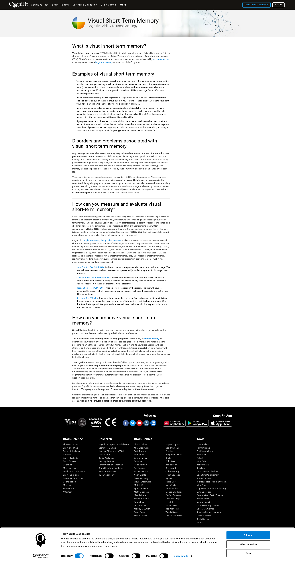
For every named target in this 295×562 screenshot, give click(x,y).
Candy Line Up (172, 448)
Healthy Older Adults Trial (111, 451)
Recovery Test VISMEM (87, 298)
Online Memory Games (208, 505)
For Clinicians (203, 448)
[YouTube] (139, 423)
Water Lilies (171, 505)
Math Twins (171, 485)
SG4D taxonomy (106, 475)
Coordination (69, 481)
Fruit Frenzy (140, 451)
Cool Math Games (205, 509)
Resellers (201, 468)
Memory (67, 485)
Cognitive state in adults (110, 468)
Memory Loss (69, 468)
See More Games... (174, 515)
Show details (181, 556)
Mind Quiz (201, 485)
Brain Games (203, 498)
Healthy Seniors (106, 461)
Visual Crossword (142, 481)
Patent (200, 458)
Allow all (248, 535)
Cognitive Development (208, 475)
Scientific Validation (85, 4)
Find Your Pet (140, 505)
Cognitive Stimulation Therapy (211, 488)
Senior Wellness (106, 458)
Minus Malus (171, 488)
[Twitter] (132, 423)
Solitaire (138, 461)
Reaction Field (172, 509)
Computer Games (107, 448)
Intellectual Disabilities (74, 471)
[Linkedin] (153, 423)
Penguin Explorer (173, 454)
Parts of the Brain (72, 451)
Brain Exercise (203, 478)
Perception (68, 488)
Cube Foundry (172, 471)
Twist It (169, 502)
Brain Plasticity (70, 458)
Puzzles (169, 451)
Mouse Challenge (173, 492)
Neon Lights (140, 475)
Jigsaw (169, 478)
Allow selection (248, 544)
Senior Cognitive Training (110, 464)
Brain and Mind (70, 448)
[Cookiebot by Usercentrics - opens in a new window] (40, 556)
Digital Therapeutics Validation (113, 444)
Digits (168, 458)
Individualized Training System (211, 481)
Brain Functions (71, 475)
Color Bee (170, 461)
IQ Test (200, 522)
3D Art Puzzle (140, 515)
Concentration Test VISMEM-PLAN (93, 277)
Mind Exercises (204, 492)
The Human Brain (71, 444)
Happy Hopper (172, 444)
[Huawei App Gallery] (174, 423)
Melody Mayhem (142, 509)
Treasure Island (141, 471)
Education (202, 454)
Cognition (68, 464)
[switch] (109, 555)
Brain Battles (203, 519)
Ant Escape (139, 468)
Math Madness (141, 492)
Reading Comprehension (209, 512)
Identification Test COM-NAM (90, 267)
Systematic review (107, 471)
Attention (67, 492)
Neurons (67, 454)
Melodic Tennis (141, 498)
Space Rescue (141, 488)
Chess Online (140, 444)
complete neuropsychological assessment (102, 240)
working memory (161, 59)
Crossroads (171, 468)
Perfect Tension (173, 495)
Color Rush (139, 512)
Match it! (138, 485)
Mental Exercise (204, 502)
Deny (248, 553)
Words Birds (171, 512)
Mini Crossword (141, 448)
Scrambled (139, 502)
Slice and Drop (172, 498)
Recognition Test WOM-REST (90, 288)
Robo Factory (140, 464)
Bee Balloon (171, 464)
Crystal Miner (140, 458)
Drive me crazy (141, 478)
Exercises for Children (207, 471)
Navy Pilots (104, 454)
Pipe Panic (139, 454)
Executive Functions (73, 478)
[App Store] (220, 423)
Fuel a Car (170, 481)
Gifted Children (204, 515)
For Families (202, 444)
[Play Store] (197, 423)
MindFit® (201, 461)
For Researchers (205, 451)
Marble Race (140, 495)
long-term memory (103, 62)
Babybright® (203, 464)
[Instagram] (146, 423)
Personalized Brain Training (210, 495)
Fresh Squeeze (172, 475)
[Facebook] (125, 423)
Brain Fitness (69, 461)
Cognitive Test (39, 4)
